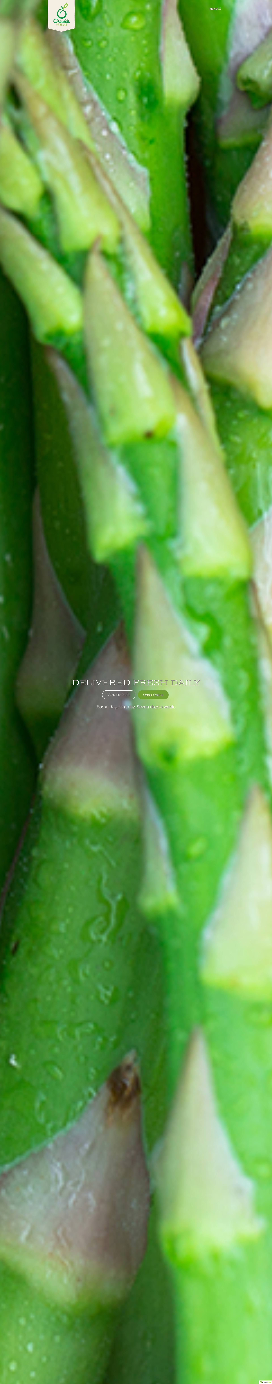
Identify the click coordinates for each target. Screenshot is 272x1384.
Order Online (153, 695)
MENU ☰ (215, 8)
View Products (118, 695)
